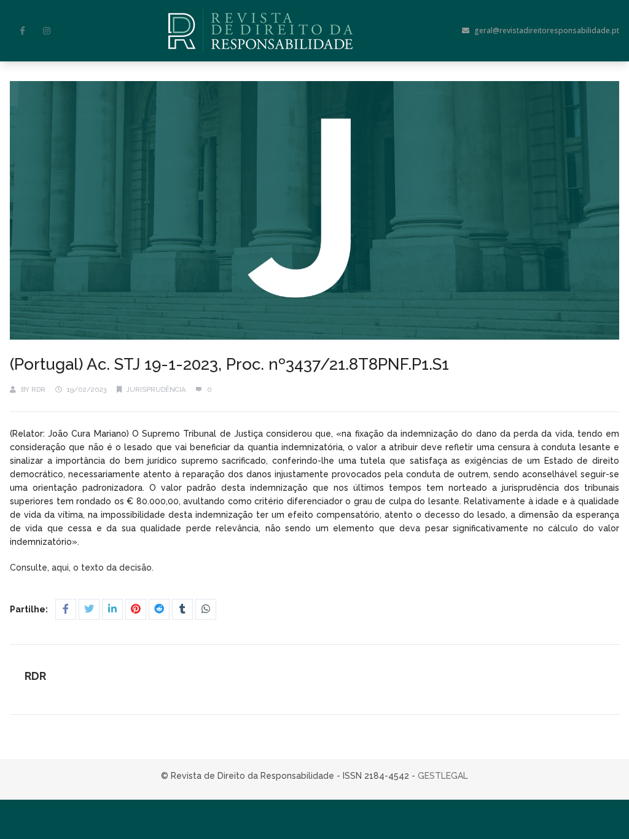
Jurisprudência (156, 390)
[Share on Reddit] (159, 609)
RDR (38, 390)
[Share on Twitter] (89, 609)
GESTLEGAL (443, 776)
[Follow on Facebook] (22, 30)
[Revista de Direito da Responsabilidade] (260, 30)
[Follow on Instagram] (46, 30)
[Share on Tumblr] (182, 609)
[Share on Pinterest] (136, 609)
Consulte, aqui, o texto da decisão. (83, 567)
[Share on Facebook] (66, 609)
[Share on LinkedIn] (112, 609)
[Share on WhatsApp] (206, 609)
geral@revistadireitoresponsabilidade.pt (546, 30)
